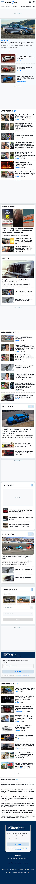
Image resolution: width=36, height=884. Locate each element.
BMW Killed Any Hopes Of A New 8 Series (24, 68)
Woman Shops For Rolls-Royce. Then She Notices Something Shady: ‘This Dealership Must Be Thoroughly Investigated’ (17, 798)
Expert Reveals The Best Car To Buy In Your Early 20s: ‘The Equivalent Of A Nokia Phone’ (25, 116)
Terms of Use (26, 675)
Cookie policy (13, 869)
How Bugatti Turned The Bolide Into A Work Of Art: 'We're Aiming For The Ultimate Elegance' (24, 698)
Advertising (18, 863)
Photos (28, 6)
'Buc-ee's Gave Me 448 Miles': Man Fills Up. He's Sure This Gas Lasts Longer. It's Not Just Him (25, 173)
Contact (25, 863)
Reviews (8, 6)
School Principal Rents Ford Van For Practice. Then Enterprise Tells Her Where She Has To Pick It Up (25, 155)
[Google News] (19, 858)
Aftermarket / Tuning (20, 711)
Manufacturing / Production (9, 51)
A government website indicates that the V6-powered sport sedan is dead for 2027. (17, 46)
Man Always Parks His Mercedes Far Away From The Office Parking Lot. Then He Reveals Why (24, 717)
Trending (17, 119)
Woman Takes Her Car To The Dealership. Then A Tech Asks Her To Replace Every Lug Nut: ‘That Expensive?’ (18, 816)
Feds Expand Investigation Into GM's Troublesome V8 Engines (25, 689)
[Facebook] (8, 858)
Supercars (17, 167)
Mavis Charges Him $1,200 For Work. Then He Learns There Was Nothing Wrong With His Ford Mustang (24, 755)
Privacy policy (5, 869)
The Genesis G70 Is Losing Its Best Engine (17, 43)
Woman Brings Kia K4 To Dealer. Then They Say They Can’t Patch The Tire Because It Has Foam (25, 357)
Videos (23, 6)
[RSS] (27, 858)
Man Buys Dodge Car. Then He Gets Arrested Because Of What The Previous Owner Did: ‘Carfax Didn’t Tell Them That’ (24, 145)
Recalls (16, 691)
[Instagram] (22, 858)
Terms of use (30, 869)
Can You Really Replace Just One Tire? (24, 736)
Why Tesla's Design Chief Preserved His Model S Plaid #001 (24, 708)
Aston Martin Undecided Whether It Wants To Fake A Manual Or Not (23, 164)
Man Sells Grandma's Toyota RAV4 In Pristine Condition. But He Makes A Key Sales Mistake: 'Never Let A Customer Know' (17, 784)
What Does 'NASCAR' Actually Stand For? (24, 337)
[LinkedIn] (14, 858)
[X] (11, 858)
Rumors (18, 60)
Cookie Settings (22, 869)
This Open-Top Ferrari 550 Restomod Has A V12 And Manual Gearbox (23, 727)
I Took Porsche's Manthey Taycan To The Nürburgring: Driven (25, 78)
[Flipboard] (16, 858)
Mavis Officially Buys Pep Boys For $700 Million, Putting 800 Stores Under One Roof (24, 764)
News (2, 6)
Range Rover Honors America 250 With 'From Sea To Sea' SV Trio (24, 745)
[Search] (30, 2)
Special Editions (19, 748)
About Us (10, 863)
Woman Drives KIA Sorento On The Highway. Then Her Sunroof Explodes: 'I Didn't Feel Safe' (25, 375)
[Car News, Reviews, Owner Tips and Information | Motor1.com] (11, 2)
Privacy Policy (17, 675)
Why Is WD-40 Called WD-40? (24, 135)
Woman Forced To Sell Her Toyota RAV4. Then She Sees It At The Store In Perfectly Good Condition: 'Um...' (24, 347)
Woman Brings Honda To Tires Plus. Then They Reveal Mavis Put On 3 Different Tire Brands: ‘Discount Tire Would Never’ (17, 791)
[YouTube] (25, 858)
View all (30, 406)
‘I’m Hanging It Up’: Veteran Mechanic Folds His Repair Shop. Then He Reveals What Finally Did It (24, 126)
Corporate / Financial (20, 767)
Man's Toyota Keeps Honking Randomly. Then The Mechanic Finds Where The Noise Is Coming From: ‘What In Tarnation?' (25, 386)
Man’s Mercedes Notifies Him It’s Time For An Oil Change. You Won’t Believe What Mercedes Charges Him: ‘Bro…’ (17, 811)
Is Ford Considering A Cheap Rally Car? (25, 57)
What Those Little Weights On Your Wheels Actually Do (24, 366)
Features (14, 6)
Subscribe (18, 671)
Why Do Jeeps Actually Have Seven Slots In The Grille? (24, 396)
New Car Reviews (21, 81)
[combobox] (18, 608)
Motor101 (17, 137)
